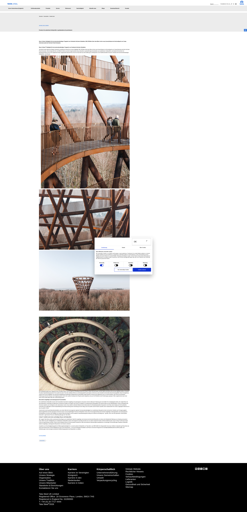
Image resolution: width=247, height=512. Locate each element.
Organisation (45, 478)
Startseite (41, 16)
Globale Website (133, 469)
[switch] (116, 265)
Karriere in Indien (76, 483)
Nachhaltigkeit (80, 8)
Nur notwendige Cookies (123, 269)
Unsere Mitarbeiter (47, 483)
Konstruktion (46, 16)
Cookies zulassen (142, 269)
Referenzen (68, 8)
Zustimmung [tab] (104, 247)
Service (58, 8)
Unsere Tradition (46, 480)
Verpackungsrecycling (107, 480)
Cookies (129, 474)
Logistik (129, 482)
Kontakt (127, 8)
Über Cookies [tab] (143, 247)
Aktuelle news (92, 8)
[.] (209, 4)
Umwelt (100, 478)
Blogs (103, 8)
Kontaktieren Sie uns (225, 3)
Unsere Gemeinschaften (108, 475)
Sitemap (129, 487)
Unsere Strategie (47, 475)
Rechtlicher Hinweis (134, 471)
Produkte (48, 8)
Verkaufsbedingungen (135, 477)
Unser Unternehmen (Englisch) (15, 8)
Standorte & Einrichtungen (51, 485)
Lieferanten (130, 479)
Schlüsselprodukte (35, 8)
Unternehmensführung (107, 472)
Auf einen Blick (46, 472)
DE (135, 241)
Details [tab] (123, 247)
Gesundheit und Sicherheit (137, 484)
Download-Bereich (114, 8)
